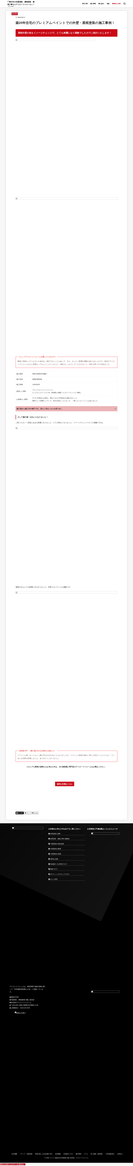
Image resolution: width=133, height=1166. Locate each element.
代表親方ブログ (68, 1154)
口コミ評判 (54, 879)
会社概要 (14, 1154)
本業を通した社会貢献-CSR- (44, 1154)
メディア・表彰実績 (26, 1154)
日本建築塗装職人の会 (22, 989)
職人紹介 (101, 3)
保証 (108, 3)
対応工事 (85, 3)
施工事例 (93, 3)
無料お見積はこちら (64, 784)
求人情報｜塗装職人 (97, 1154)
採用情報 (58, 1154)
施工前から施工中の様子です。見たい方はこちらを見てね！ (39, 409)
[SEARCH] (124, 3)
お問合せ (120, 1154)
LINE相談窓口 (110, 1154)
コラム (86, 1154)
